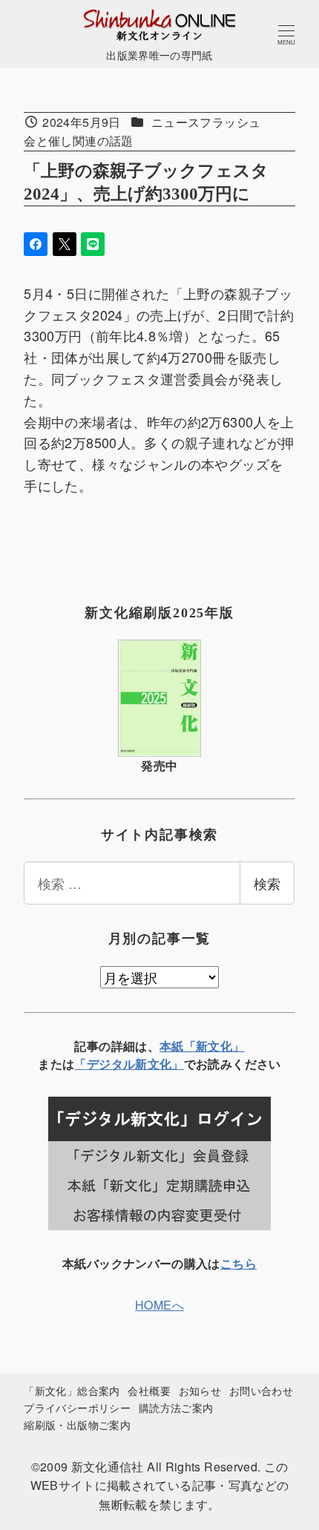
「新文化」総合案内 (71, 1390)
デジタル (111, 1063)
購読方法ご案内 (176, 1407)
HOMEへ (159, 1304)
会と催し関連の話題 (78, 140)
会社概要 (149, 1390)
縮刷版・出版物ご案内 (77, 1424)
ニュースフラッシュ (205, 122)
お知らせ (200, 1390)
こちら (238, 1263)
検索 (267, 883)
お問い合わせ (261, 1390)
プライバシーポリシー (77, 1407)
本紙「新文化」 (202, 1045)
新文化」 (159, 1063)
